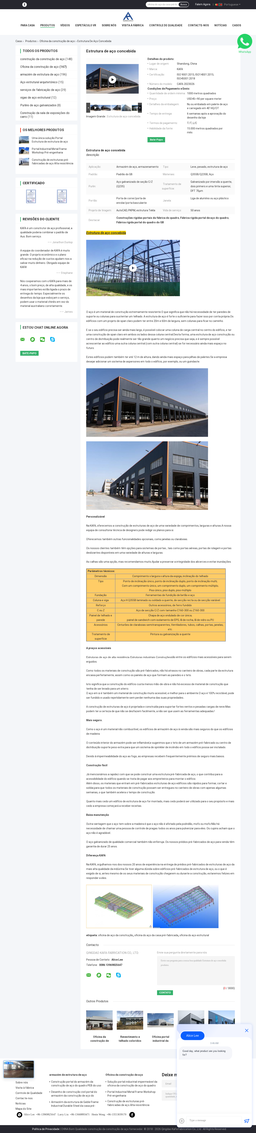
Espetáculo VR (85, 25)
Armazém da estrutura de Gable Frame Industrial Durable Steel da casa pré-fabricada (75, 1104)
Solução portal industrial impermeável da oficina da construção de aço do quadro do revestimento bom (132, 1084)
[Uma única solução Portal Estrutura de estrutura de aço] (24, 139)
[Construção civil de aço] (112, 79)
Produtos (47, 25)
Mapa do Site (23, 1108)
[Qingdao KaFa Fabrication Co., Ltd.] (128, 16)
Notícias (220, 25)
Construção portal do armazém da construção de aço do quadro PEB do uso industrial (76, 1084)
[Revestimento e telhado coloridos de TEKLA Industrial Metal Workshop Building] (130, 1020)
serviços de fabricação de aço (40, 90)
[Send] (247, 1121)
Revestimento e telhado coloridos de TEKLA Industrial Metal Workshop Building (130, 1038)
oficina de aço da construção (115, 935)
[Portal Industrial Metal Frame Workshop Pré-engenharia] (24, 150)
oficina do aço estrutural (194, 935)
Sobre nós (109, 25)
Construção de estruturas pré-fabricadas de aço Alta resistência (128, 1103)
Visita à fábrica (133, 25)
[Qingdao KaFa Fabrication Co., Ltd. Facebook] (24, 4)
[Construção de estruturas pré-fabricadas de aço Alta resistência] (24, 161)
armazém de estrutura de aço (39, 74)
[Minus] (246, 1030)
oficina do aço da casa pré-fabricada (156, 935)
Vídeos (65, 25)
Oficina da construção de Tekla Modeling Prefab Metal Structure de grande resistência (99, 1038)
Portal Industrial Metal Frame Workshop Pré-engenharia (131, 1093)
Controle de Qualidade (165, 25)
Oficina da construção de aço (57, 41)
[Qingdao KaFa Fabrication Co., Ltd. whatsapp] (35, 339)
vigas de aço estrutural (35, 97)
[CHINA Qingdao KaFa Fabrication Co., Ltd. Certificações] (31, 196)
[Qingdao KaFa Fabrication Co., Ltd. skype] (55, 339)
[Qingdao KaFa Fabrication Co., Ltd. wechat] (44, 339)
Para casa (28, 25)
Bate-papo (156, 139)
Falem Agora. (203, 4)
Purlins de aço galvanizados (38, 105)
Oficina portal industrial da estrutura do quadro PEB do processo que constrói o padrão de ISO (160, 1038)
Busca (183, 4)
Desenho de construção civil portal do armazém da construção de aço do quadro (74, 1094)
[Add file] (181, 1121)
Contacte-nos (198, 25)
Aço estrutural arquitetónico (39, 82)
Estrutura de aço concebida (123, 116)
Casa (19, 41)
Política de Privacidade (45, 1129)
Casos (236, 25)
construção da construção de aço (42, 59)
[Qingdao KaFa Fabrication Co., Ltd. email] (25, 339)
